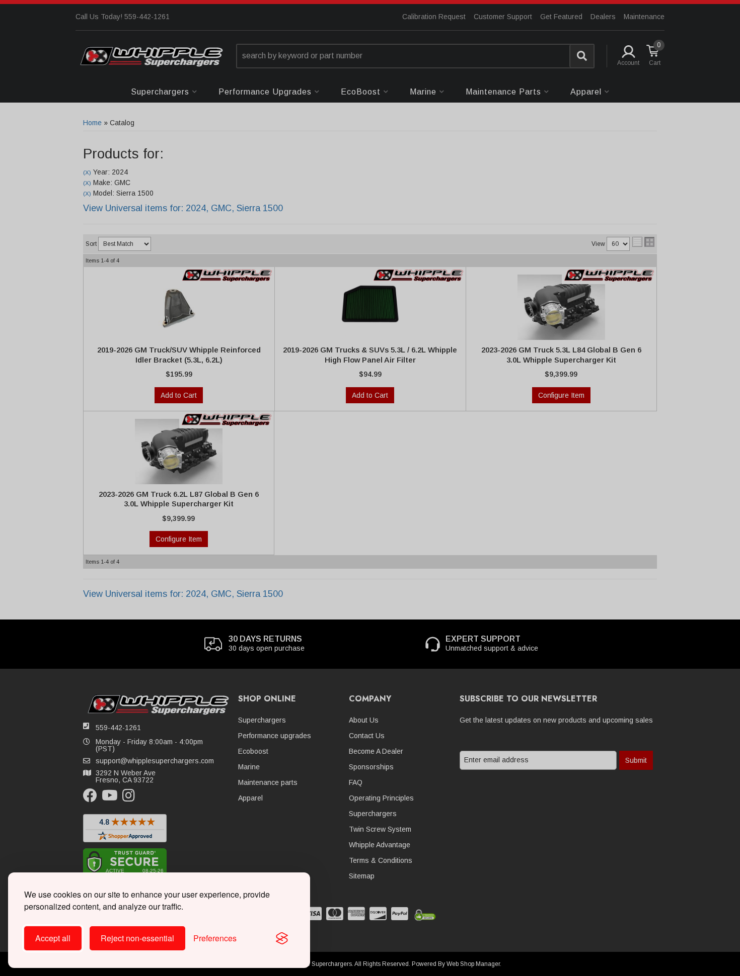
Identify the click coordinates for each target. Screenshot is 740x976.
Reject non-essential (137, 938)
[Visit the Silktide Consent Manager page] (282, 938)
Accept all (52, 938)
